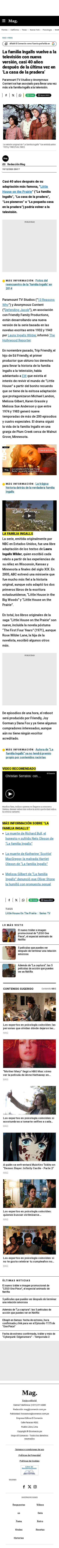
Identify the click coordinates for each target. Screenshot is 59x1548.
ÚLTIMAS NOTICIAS (16, 1280)
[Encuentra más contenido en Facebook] (5, 95)
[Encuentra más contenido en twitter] (13, 95)
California (15, 30)
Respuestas (19, 1504)
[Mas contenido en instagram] (35, 1487)
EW (24, 376)
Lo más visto (12, 925)
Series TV (44, 913)
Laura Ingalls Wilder (22, 335)
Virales (18, 1529)
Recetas (40, 1529)
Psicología (47, 30)
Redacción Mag (16, 164)
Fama (19, 1521)
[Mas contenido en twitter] (29, 1487)
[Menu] (5, 21)
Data (40, 1513)
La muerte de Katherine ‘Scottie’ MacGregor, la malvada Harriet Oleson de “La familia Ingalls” (28, 859)
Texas (24, 30)
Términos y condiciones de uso (29, 1450)
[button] (10, 793)
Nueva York (34, 30)
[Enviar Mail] (4, 164)
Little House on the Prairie (21, 913)
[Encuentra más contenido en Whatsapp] (20, 95)
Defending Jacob (17, 310)
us (18, 1513)
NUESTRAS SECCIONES (30, 1497)
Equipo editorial (29, 1400)
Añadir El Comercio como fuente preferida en (30, 44)
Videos (40, 1504)
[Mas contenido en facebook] (24, 1487)
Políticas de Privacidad (30, 1455)
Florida (4, 30)
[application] (29, 786)
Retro (40, 1521)
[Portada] (29, 1398)
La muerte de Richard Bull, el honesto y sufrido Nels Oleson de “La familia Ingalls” (29, 838)
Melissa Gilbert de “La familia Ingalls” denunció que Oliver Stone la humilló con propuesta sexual (30, 879)
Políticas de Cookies (29, 1461)
